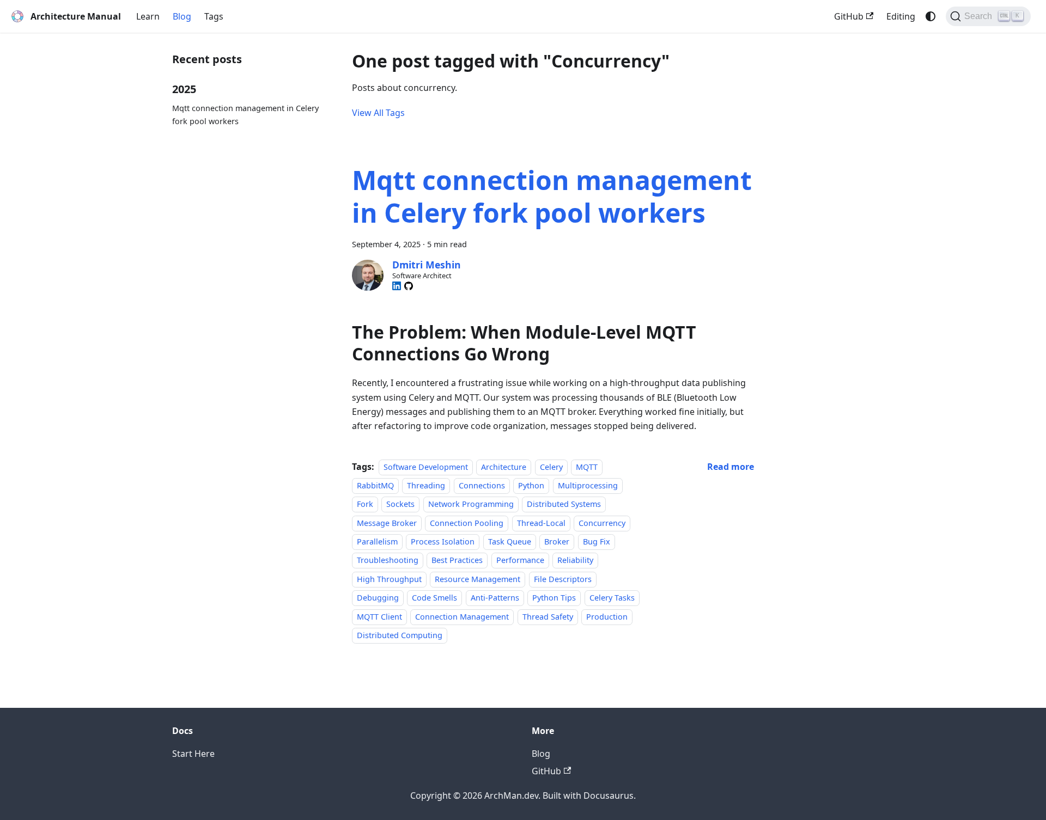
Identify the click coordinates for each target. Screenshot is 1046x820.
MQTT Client (379, 616)
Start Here (193, 754)
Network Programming (471, 504)
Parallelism (377, 541)
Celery (551, 467)
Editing (900, 16)
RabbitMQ (375, 485)
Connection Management (462, 616)
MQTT (587, 467)
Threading (426, 485)
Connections (482, 485)
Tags (213, 16)
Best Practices (457, 560)
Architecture (503, 467)
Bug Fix (596, 541)
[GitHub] (408, 286)
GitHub (848, 16)
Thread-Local (541, 523)
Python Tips (554, 597)
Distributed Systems (564, 504)
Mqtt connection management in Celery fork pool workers (245, 114)
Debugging (378, 597)
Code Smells (434, 597)
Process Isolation (443, 541)
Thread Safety (547, 616)
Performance (520, 560)
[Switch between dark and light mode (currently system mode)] (930, 16)
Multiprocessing (588, 485)
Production (607, 616)
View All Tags (378, 113)
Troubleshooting (387, 560)
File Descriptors (563, 579)
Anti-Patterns (495, 597)
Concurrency (602, 523)
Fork (365, 504)
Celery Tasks (612, 597)
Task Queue (509, 541)
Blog (182, 16)
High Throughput (389, 579)
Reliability (575, 560)
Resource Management (477, 579)
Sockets (400, 504)
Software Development (426, 467)
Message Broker (387, 523)
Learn (148, 16)
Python (531, 485)
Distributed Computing (399, 635)
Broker (556, 541)
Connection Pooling (466, 523)
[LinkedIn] (396, 286)
